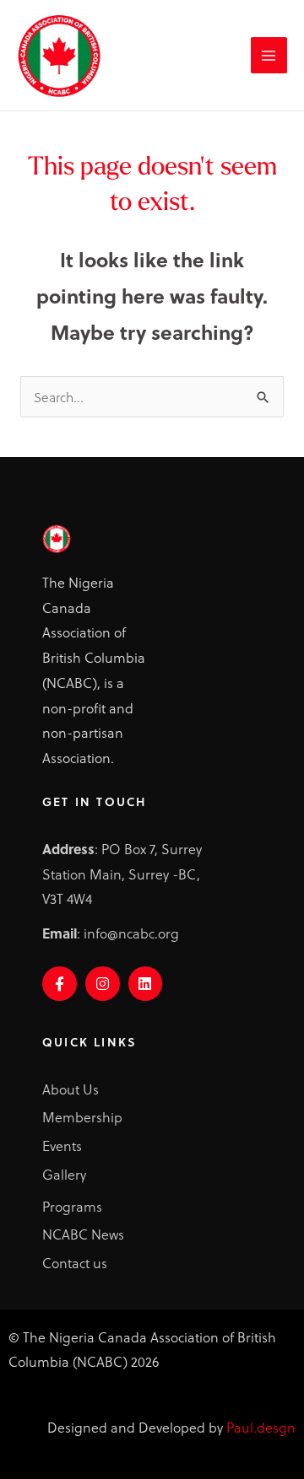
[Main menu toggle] (269, 55)
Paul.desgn (261, 1427)
